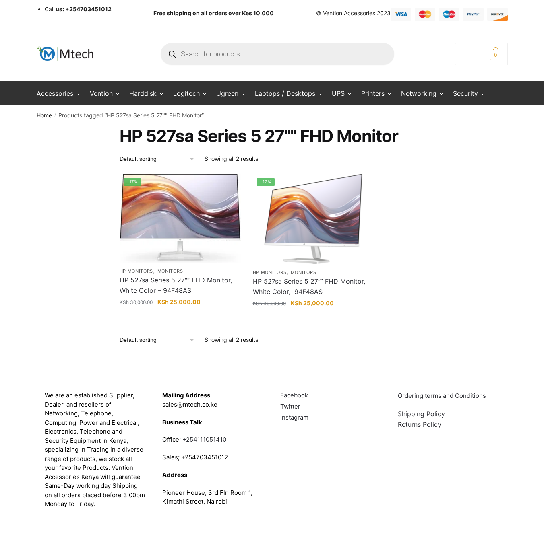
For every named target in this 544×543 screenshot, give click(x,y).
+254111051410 (204, 439)
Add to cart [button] (180, 319)
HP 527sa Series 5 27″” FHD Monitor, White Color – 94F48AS (176, 285)
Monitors (170, 271)
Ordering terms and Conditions (443, 395)
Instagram (294, 417)
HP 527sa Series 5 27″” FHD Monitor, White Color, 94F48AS (309, 286)
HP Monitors (136, 271)
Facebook (294, 395)
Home (44, 115)
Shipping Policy (421, 414)
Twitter (290, 406)
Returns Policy (419, 424)
